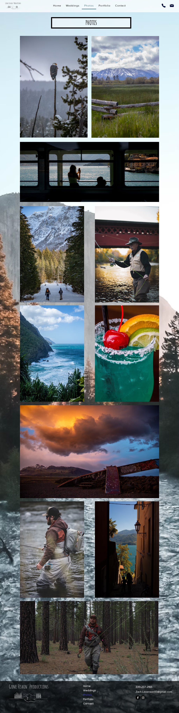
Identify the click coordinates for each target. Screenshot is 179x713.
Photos (87, 695)
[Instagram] (143, 698)
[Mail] (172, 5)
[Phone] (163, 5)
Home (87, 686)
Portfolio (88, 699)
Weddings (89, 690)
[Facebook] (138, 698)
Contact (88, 703)
